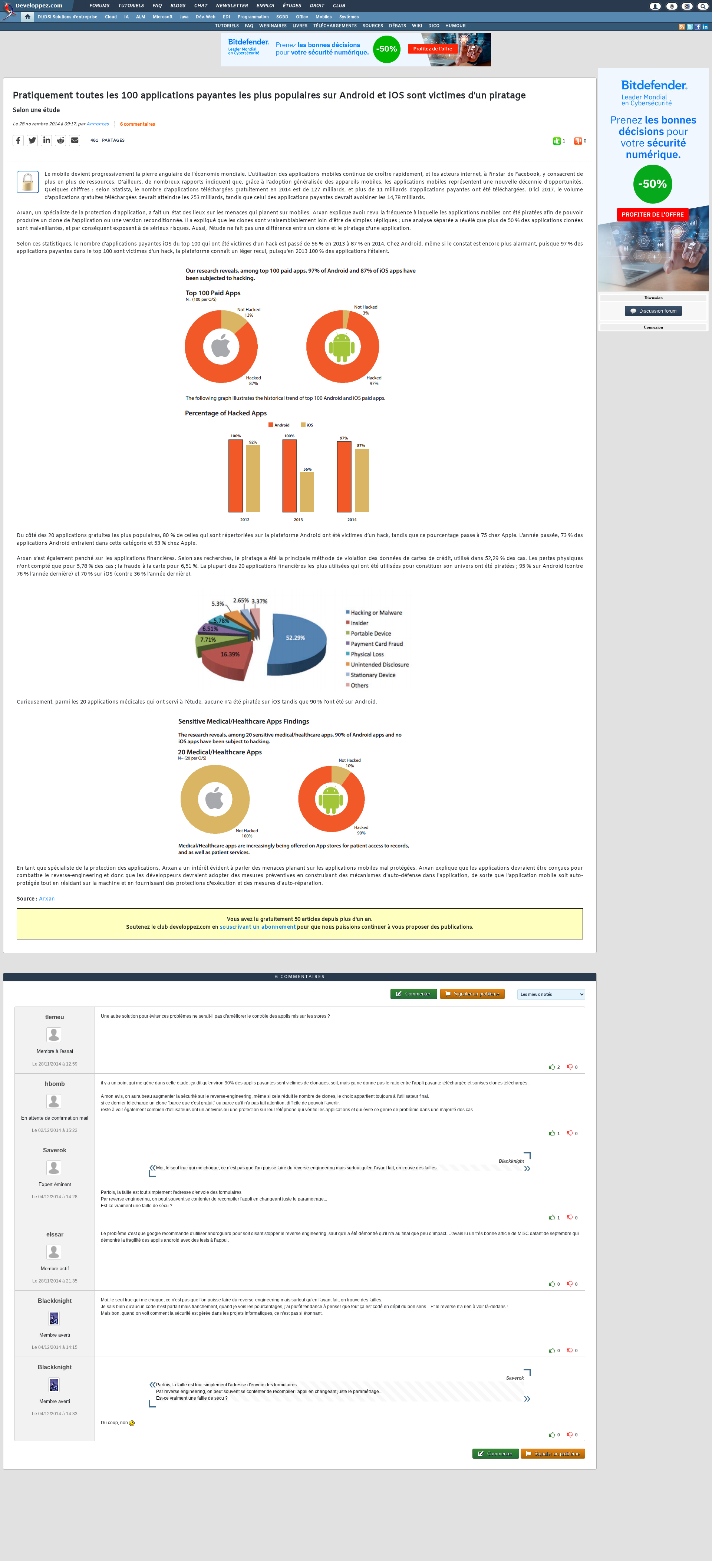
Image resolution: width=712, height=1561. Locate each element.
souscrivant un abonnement (258, 927)
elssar (54, 1234)
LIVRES (300, 26)
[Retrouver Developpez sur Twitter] (690, 27)
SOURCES (373, 26)
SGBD (282, 17)
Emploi (265, 6)
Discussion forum (656, 311)
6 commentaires (137, 125)
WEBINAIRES (273, 26)
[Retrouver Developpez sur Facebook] (698, 27)
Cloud (111, 17)
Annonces (97, 124)
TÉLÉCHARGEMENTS (335, 26)
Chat (200, 6)
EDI (226, 17)
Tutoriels (130, 6)
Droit (316, 6)
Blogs (177, 6)
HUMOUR (455, 26)
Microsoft (162, 17)
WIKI (417, 26)
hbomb (55, 1084)
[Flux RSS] (682, 27)
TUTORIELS (227, 26)
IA (126, 17)
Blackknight (55, 1301)
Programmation (253, 17)
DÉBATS (397, 26)
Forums (99, 6)
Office (302, 17)
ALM (140, 17)
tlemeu (54, 1017)
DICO (433, 26)
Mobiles (324, 17)
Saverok (54, 1150)
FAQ (157, 6)
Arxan (47, 899)
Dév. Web (205, 17)
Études (291, 6)
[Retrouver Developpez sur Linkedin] (705, 27)
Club (338, 6)
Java (184, 17)
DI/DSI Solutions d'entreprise (68, 17)
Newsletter (231, 6)
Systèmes (349, 17)
